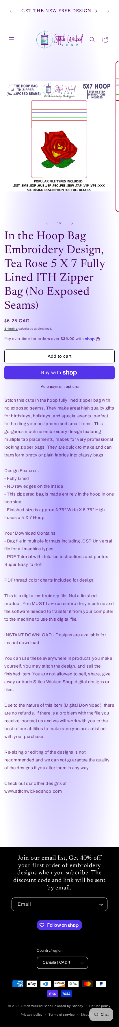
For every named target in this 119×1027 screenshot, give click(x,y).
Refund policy (100, 1006)
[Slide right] (72, 223)
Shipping (11, 328)
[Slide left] (46, 223)
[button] (11, 39)
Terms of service (62, 1014)
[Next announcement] (108, 11)
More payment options (59, 387)
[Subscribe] (100, 904)
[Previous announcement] (10, 11)
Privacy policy (32, 1014)
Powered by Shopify (67, 1005)
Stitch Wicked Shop (36, 1005)
